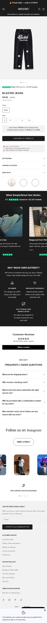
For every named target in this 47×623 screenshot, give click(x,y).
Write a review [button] (24, 347)
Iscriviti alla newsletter (17, 527)
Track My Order (8, 539)
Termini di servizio (8, 551)
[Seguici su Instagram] (9, 600)
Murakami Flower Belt (10, 570)
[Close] (45, 610)
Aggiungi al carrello (23, 138)
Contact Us (6, 555)
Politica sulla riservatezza (11, 543)
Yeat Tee (5, 581)
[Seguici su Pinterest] (15, 600)
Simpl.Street (23, 442)
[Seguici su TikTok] (21, 600)
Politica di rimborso (9, 547)
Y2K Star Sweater (8, 574)
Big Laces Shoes (8, 577)
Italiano (27, 606)
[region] (23, 488)
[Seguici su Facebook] (3, 600)
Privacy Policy (20, 620)
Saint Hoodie (7, 566)
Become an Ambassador (11, 593)
